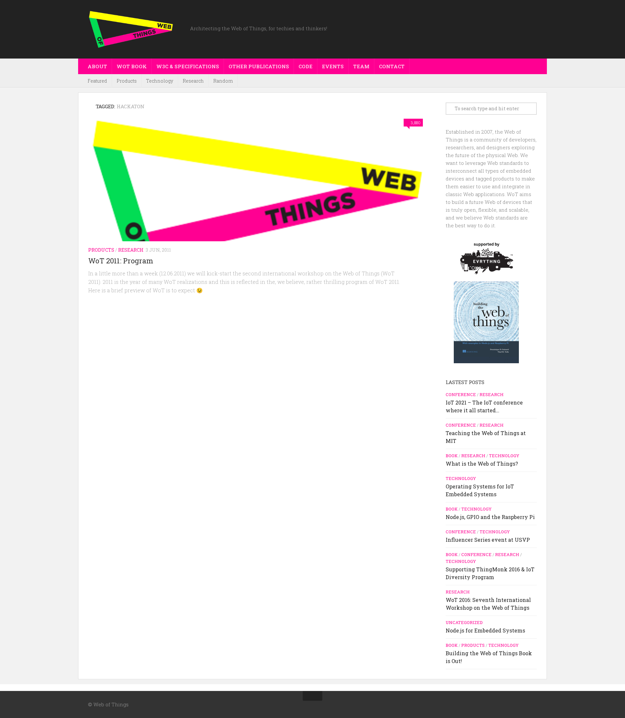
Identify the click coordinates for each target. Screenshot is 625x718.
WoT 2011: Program (120, 260)
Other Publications (259, 66)
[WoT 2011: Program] (257, 192)
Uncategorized (464, 622)
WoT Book (132, 66)
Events (333, 66)
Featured (97, 81)
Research (193, 81)
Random (223, 81)
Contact (392, 66)
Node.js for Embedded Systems (485, 630)
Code (305, 66)
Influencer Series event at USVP (488, 539)
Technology (159, 81)
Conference (461, 394)
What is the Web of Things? (482, 463)
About (97, 66)
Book (452, 456)
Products (127, 81)
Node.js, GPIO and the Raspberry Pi (490, 516)
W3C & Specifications (187, 66)
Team (361, 66)
